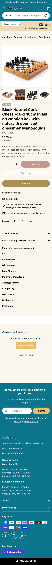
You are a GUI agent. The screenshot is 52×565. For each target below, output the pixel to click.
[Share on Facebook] (14, 221)
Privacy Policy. (31, 421)
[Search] (46, 15)
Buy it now (26, 173)
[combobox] (26, 15)
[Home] (3, 37)
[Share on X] (22, 221)
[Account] (42, 8)
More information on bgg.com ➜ (18, 248)
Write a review (26, 345)
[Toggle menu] (4, 8)
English (5, 516)
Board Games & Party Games (21, 37)
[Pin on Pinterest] (31, 221)
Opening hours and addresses (37, 28)
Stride (13, 546)
